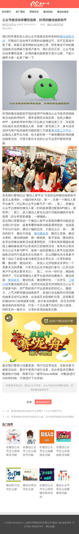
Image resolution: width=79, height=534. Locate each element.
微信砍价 (14, 280)
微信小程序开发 (55, 24)
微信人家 (40, 4)
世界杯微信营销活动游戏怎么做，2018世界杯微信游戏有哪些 (42, 416)
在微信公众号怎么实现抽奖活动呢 (63, 451)
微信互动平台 (9, 24)
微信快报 (48, 11)
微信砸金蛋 (41, 233)
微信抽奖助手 (43, 402)
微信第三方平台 (61, 130)
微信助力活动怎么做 (13, 487)
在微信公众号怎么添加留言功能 (13, 451)
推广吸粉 (20, 11)
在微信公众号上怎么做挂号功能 (29, 451)
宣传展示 (6, 11)
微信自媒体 (63, 11)
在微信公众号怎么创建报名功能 (46, 451)
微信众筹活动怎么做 (29, 487)
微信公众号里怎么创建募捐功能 (63, 489)
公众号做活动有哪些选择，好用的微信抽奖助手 (34, 19)
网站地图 (50, 526)
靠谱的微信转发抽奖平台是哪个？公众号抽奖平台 (36, 410)
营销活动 (34, 11)
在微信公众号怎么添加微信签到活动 (46, 490)
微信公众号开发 (33, 385)
